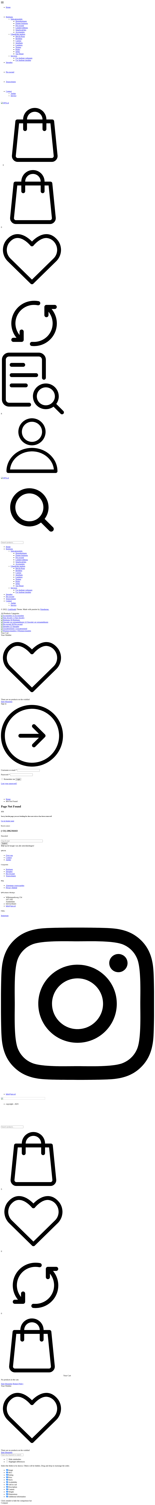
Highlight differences (16, 1462)
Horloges (9, 17)
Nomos (18, 47)
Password (5, 775)
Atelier (13, 93)
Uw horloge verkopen (24, 58)
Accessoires (20, 32)
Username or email (9, 770)
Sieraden (9, 62)
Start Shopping (6, 702)
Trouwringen (11, 82)
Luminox (19, 45)
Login (18, 779)
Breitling (19, 39)
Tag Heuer (20, 54)
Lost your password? (9, 783)
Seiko (18, 52)
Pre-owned (20, 26)
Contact (9, 91)
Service (13, 96)
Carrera (18, 41)
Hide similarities (14, 1459)
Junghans (19, 43)
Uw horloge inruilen (23, 60)
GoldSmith (12, 609)
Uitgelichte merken (18, 34)
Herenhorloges (21, 21)
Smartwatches (21, 30)
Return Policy (18, 1384)
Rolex (18, 49)
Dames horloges (22, 23)
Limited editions (22, 28)
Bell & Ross (20, 36)
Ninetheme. (44, 609)
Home (8, 7)
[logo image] (5, 103)
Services (14, 56)
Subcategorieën (16, 19)
